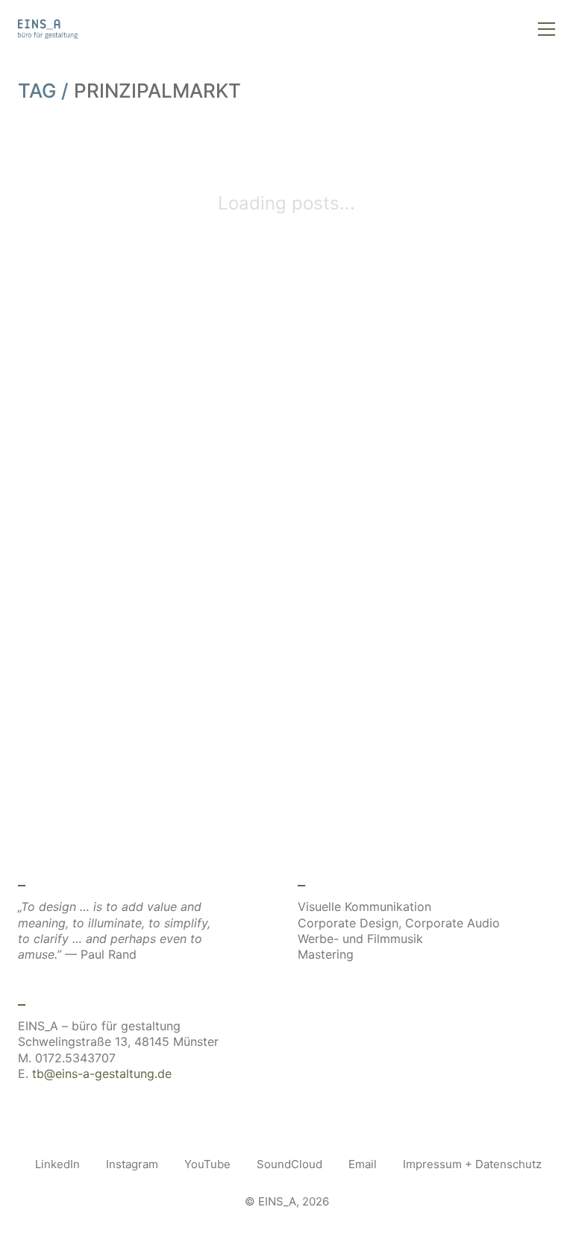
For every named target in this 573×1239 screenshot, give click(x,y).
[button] (546, 29)
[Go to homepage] (48, 29)
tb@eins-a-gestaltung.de (102, 1073)
